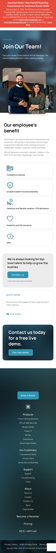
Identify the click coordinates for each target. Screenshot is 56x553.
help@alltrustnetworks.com (15, 22)
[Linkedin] (28, 407)
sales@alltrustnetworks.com (30, 20)
